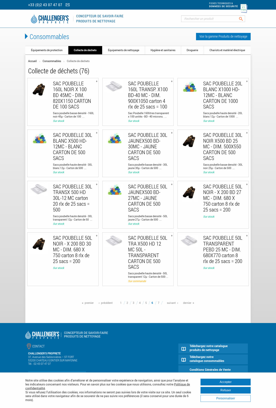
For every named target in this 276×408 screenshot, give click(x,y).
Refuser (225, 390)
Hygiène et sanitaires (163, 50)
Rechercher (244, 18)
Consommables (52, 61)
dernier (187, 303)
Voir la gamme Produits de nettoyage (223, 36)
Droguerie (192, 50)
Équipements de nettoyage (123, 50)
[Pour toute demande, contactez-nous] (68, 5)
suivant (171, 303)
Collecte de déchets (85, 50)
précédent (107, 303)
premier (89, 303)
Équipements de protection (47, 50)
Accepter (226, 382)
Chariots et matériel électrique (227, 50)
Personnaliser (225, 398)
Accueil (32, 61)
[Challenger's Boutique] (49, 18)
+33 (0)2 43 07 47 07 (45, 4)
